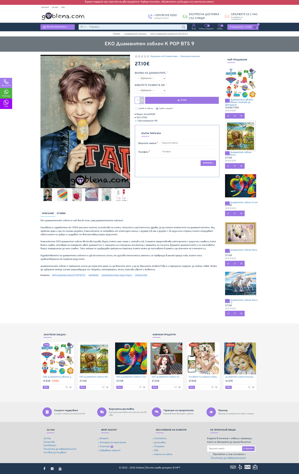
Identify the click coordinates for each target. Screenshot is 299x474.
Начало (116, 33)
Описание (48, 213)
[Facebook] (44, 468)
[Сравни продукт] (70, 387)
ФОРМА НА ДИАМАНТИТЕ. (150, 73)
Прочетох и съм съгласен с (228, 456)
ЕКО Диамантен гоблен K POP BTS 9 (169, 34)
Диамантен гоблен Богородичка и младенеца (240, 377)
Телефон (143, 152)
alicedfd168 (93, 275)
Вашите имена (147, 143)
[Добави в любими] (66, 387)
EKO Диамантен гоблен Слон (241, 202)
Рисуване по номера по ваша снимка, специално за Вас (204, 377)
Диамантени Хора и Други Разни (117, 275)
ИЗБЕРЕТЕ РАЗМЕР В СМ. (150, 85)
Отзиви (61, 213)
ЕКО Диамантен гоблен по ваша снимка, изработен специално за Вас (167, 377)
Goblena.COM (141, 275)
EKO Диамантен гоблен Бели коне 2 (241, 301)
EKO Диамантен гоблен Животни (238, 153)
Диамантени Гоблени (135, 34)
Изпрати (207, 163)
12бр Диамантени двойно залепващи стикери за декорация (239, 102)
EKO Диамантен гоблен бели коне (241, 251)
